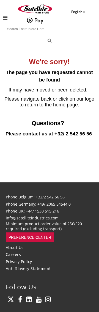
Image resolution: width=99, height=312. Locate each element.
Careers (13, 254)
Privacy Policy (19, 261)
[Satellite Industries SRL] (35, 8)
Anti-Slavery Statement (28, 268)
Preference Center (30, 237)
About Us (15, 247)
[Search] (49, 40)
